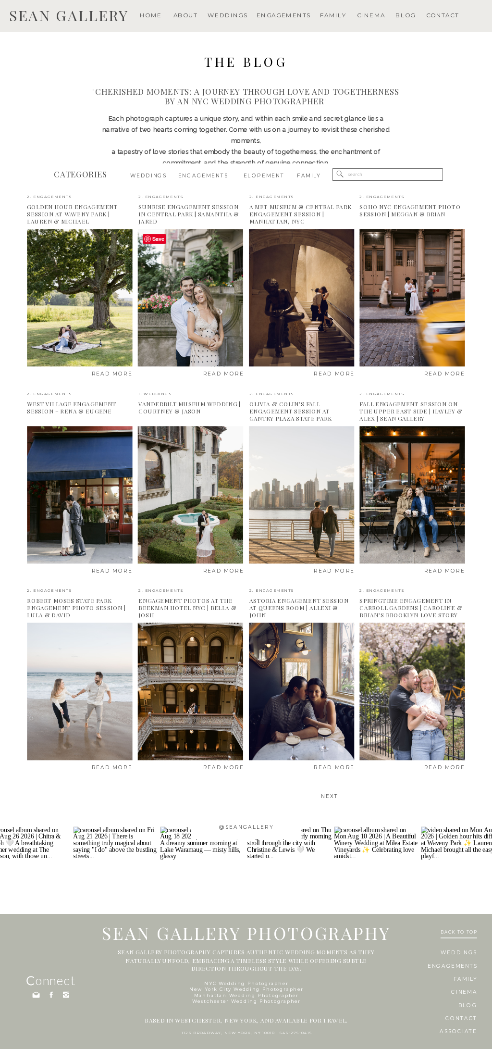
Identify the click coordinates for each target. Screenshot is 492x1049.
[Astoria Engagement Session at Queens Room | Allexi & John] (301, 692)
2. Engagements (49, 197)
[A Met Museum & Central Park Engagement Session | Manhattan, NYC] (301, 298)
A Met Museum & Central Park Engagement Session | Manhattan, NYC (300, 214)
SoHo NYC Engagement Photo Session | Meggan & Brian (409, 210)
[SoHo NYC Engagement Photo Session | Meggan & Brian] (412, 298)
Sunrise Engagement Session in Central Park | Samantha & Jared (188, 214)
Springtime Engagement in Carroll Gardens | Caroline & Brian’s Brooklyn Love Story (410, 608)
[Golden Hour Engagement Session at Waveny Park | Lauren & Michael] (79, 298)
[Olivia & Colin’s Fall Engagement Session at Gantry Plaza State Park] (301, 494)
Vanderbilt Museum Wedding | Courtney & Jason (189, 407)
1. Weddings (154, 393)
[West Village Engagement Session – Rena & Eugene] (79, 494)
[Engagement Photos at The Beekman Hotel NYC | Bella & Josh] (190, 692)
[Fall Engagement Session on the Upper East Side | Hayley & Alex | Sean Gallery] (412, 494)
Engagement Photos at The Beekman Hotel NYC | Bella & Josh (187, 608)
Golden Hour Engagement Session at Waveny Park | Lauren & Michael (72, 214)
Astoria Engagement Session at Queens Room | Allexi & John (299, 608)
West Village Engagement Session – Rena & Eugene (71, 407)
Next (329, 796)
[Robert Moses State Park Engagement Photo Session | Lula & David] (79, 692)
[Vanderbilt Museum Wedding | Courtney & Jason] (190, 494)
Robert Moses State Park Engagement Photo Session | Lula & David (76, 608)
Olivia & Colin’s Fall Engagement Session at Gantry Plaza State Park (290, 411)
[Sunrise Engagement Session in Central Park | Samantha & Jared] (190, 298)
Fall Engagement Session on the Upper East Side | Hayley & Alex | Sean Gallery (410, 411)
